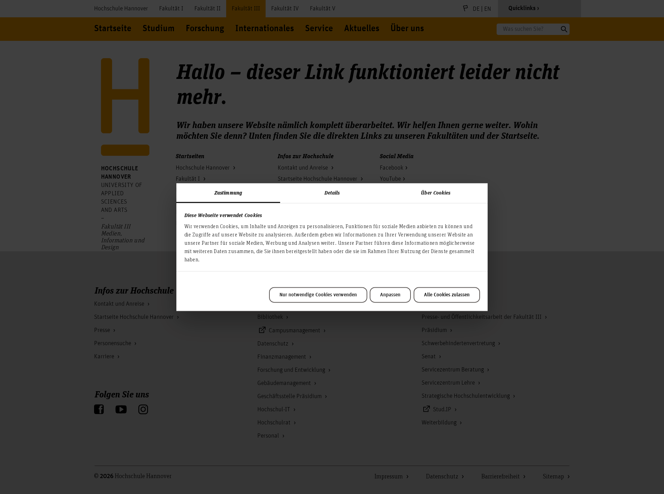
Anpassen (390, 295)
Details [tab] (332, 192)
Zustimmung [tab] (228, 192)
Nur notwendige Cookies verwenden (318, 295)
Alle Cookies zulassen (447, 295)
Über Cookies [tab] (435, 192)
